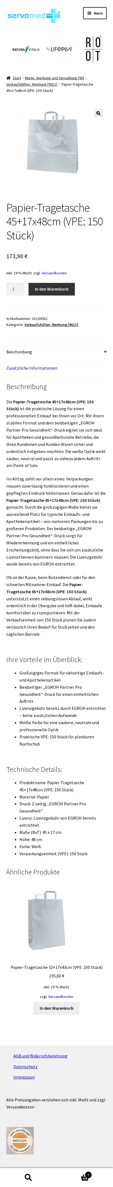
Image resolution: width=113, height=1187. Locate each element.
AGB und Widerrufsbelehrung (40, 1056)
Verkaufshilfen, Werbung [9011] (31, 84)
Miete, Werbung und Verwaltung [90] (54, 77)
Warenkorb (72, 1173)
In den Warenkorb (52, 289)
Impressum (24, 1077)
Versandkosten (54, 273)
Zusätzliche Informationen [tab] (31, 368)
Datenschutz (25, 1066)
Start (17, 77)
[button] (98, 113)
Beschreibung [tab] (19, 352)
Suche (28, 1177)
